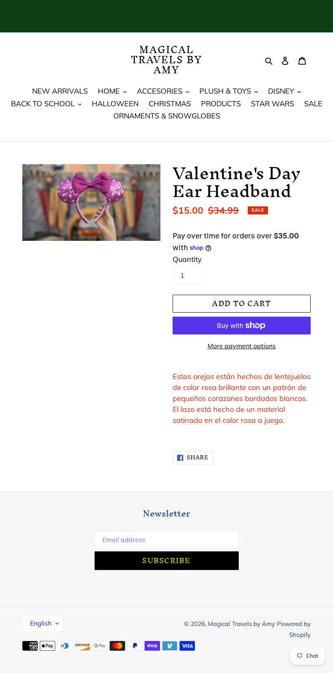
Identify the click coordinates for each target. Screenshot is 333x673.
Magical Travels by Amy (166, 60)
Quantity (187, 259)
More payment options (242, 346)
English (41, 623)
